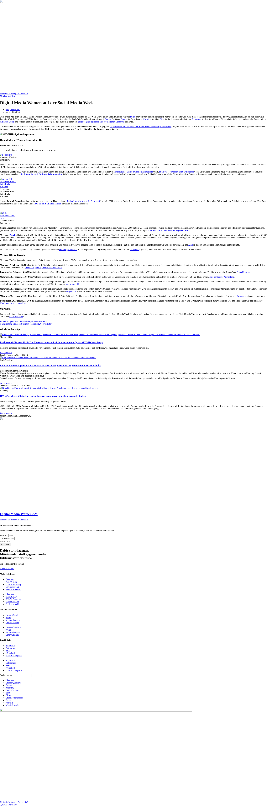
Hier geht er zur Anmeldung (221, 277)
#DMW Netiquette (14, 655)
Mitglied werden (13, 705)
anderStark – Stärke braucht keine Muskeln (134, 172)
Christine (147, 119)
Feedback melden (13, 589)
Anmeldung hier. (244, 272)
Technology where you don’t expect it (83, 201)
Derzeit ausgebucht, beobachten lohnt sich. (43, 267)
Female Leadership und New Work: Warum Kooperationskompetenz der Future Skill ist (50, 365)
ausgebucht (71, 291)
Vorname (4, 535)
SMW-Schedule (16, 316)
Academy (10, 688)
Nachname (5, 538)
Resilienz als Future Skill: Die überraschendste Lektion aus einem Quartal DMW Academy (51, 342)
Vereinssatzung (12, 587)
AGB (8, 650)
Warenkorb (10, 653)
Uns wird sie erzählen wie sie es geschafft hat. (169, 230)
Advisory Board (7, 122)
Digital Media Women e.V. (19, 514)
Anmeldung (135, 249)
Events (9, 685)
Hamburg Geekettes (68, 249)
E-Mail (3, 541)
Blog (8, 693)
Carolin (108, 119)
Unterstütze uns (12, 622)
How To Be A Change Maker (47, 204)
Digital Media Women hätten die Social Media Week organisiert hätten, (141, 126)
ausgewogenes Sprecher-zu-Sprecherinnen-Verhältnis (101, 122)
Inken (132, 117)
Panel (12, 235)
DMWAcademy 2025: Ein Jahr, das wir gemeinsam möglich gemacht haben (43, 395)
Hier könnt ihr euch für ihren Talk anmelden (41, 174)
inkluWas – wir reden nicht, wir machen (176, 172)
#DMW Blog (11, 582)
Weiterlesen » (6, 352)
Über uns (10, 579)
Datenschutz (11, 648)
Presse (8, 617)
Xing (190, 245)
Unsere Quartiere (13, 615)
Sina (162, 119)
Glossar (9, 695)
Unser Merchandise (14, 698)
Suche (2, 675)
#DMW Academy (13, 584)
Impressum (10, 645)
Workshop (241, 296)
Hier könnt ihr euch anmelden (13, 303)
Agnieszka (196, 119)
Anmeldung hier (73, 284)
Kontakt (9, 703)
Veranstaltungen (13, 620)
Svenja (124, 119)
